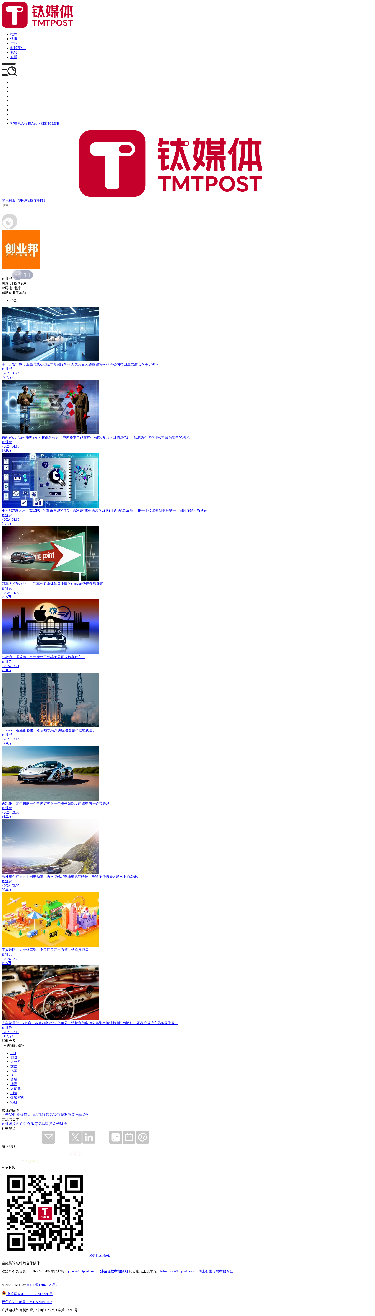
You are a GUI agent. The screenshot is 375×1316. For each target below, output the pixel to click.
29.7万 (6, 377)
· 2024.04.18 (10, 446)
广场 (13, 43)
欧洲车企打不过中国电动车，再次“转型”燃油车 (38, 876)
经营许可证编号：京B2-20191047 (27, 1302)
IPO (13, 1053)
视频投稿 (24, 123)
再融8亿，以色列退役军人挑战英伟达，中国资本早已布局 (46, 437)
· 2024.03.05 (10, 885)
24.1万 (6, 523)
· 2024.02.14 (10, 1032)
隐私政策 (68, 1115)
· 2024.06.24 (10, 373)
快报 (13, 39)
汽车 (13, 1071)
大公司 (15, 1062)
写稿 (13, 123)
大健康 (15, 1088)
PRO (22, 200)
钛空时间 (17, 105)
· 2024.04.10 (10, 519)
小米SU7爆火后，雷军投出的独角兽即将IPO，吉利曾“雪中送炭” (51, 510)
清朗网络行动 (20, 119)
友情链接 (60, 1124)
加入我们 (38, 1115)
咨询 (13, 96)
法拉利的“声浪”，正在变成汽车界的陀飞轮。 (143, 1023)
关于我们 (9, 1115)
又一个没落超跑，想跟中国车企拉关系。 (81, 803)
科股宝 (14, 200)
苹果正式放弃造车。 (69, 657)
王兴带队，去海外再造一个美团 (26, 950)
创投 (13, 91)
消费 (13, 1093)
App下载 (37, 123)
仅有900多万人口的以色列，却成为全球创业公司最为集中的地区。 (141, 437)
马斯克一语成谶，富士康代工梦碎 (28, 657)
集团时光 (17, 110)
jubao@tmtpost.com (81, 1271)
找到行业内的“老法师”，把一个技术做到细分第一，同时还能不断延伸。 (155, 510)
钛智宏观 (17, 1097)
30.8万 (6, 890)
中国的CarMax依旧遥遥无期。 (84, 584)
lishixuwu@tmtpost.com (177, 1271)
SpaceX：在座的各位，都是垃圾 (26, 730)
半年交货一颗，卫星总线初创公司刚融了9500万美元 (42, 364)
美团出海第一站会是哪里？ (71, 950)
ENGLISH (51, 123)
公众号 (15, 114)
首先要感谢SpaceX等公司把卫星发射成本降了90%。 (121, 364)
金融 (13, 1079)
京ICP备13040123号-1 (42, 1285)
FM (42, 200)
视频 (13, 52)
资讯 (5, 200)
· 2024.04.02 (10, 593)
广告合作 (27, 1124)
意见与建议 (43, 1124)
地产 (13, 1084)
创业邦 (7, 369)
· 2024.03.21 (10, 666)
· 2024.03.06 (10, 812)
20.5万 (6, 597)
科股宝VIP (18, 48)
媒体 (13, 82)
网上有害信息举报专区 (215, 1271)
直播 (13, 57)
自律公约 (82, 1115)
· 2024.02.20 (10, 959)
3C (12, 1075)
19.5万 (6, 963)
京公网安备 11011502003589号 (29, 1294)
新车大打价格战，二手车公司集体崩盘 (31, 584)
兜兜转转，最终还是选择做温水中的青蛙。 (107, 876)
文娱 (13, 1066)
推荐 (13, 34)
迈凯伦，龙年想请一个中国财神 (26, 803)
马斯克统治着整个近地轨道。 (73, 730)
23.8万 (6, 670)
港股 (13, 1102)
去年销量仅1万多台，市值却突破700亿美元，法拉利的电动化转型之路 (55, 1023)
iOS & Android (99, 1255)
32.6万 (6, 743)
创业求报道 (10, 1124)
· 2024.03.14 (10, 739)
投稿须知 (23, 1115)
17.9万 (6, 450)
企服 (13, 87)
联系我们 (53, 1115)
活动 (13, 101)
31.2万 (6, 816)
